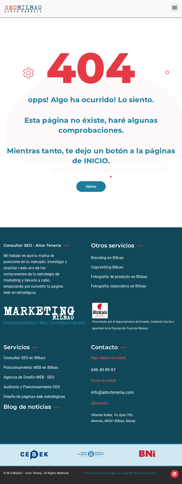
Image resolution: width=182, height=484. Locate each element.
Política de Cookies (144, 473)
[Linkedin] (174, 474)
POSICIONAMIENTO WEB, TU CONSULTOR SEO (44, 323)
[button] (174, 8)
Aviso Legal (121, 473)
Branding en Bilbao (107, 257)
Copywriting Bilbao (107, 267)
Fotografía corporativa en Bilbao (118, 286)
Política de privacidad (97, 473)
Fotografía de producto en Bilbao (119, 276)
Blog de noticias (27, 406)
